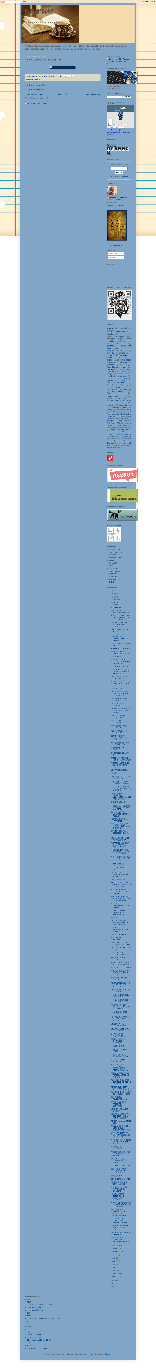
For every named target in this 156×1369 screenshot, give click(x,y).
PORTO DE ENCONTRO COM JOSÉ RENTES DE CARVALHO (121, 1082)
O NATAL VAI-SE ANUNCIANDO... (118, 1035)
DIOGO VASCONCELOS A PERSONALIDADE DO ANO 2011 (120, 1075)
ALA (28, 1299)
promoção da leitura (119, 328)
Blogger (107, 1354)
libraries (124, 380)
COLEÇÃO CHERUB (118, 934)
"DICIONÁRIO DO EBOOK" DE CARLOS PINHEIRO (121, 1093)
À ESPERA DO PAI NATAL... (117, 749)
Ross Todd (124, 436)
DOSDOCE (113, 563)
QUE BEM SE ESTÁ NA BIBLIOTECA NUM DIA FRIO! (120, 833)
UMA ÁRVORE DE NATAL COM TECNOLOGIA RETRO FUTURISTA (120, 1116)
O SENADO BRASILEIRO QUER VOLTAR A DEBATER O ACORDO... (121, 1221)
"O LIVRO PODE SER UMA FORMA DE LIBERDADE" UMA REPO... (121, 807)
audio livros (115, 407)
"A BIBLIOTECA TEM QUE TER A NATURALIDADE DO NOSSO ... (120, 859)
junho (114, 1261)
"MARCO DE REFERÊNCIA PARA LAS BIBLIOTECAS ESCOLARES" (121, 1205)
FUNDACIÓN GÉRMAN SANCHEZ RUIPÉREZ (43, 1318)
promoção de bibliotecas (116, 400)
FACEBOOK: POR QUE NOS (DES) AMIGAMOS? (121, 759)
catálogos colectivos (114, 432)
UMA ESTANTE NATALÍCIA (121, 880)
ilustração (120, 331)
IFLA (111, 434)
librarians (122, 398)
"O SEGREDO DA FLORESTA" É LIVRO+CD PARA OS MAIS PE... (119, 637)
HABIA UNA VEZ (115, 558)
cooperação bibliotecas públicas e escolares (119, 362)
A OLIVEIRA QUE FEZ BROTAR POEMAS (119, 1013)
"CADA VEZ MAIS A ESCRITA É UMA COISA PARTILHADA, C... (120, 662)
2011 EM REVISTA (118, 689)
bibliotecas (126, 334)
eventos (37, 79)
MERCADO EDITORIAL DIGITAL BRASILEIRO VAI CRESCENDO (120, 852)
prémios (110, 378)
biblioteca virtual (115, 394)
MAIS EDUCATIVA (115, 552)
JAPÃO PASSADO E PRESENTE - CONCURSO (118, 1104)
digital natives (123, 425)
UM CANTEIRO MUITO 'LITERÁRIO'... (119, 1110)
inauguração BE (116, 414)
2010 (112, 1280)
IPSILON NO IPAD (117, 1046)
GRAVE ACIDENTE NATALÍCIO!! (118, 705)
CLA (28, 1313)
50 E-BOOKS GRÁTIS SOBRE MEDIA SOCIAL (120, 954)
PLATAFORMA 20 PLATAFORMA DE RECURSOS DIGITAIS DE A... (120, 867)
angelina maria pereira (118, 197)
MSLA (29, 1326)
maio (114, 1264)
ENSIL (29, 1316)
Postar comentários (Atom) (41, 98)
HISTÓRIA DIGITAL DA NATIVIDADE (119, 820)
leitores (115, 385)
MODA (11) (115, 917)
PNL (119, 343)
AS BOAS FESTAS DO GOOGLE (119, 603)
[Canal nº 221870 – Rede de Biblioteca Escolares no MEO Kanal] (119, 63)
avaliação (128, 432)
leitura (109, 355)
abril (113, 1267)
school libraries (125, 405)
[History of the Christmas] (62, 67)
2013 (112, 591)
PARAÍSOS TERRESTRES (120, 648)
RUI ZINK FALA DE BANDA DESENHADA (121, 1233)
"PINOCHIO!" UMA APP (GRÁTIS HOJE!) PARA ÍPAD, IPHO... (120, 826)
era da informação (116, 353)
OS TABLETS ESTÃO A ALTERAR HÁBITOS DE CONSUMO (120, 624)
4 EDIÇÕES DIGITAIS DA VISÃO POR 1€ (120, 996)
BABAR (111, 582)
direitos (125, 403)
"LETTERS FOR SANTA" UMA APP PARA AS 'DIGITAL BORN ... (120, 845)
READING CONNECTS (35, 1335)
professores (122, 376)
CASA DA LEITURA (34, 1307)
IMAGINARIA (114, 579)
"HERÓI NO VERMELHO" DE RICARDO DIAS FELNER (120, 765)
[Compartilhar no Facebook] (70, 76)
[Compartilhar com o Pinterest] (72, 76)
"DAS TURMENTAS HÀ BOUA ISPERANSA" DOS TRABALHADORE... (121, 899)
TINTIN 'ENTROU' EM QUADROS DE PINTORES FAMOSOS (120, 1239)
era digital (119, 336)
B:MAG (111, 566)
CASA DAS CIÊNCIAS (35, 1310)
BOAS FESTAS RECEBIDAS (116, 722)
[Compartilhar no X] (68, 76)
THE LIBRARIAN (117, 1176)
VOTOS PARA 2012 (118, 607)
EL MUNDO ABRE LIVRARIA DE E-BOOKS (120, 652)
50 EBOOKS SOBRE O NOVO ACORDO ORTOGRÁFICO (119, 1171)
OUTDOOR (113, 568)
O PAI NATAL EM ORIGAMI (121, 968)
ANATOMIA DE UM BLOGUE (118, 959)
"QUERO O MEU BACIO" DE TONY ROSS (120, 1183)
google (109, 374)
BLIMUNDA (113, 555)
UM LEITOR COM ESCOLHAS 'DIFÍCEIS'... (121, 1025)
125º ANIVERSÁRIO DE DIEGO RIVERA (119, 1060)
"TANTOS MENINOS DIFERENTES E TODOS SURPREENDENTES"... (121, 1007)
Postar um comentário (36, 89)
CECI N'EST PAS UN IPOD (120, 1179)
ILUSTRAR (113, 574)
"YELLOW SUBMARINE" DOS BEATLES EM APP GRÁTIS (120, 973)
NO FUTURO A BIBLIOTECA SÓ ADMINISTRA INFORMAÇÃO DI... (119, 1213)
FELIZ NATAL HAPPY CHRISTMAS (119, 732)
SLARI (29, 1343)
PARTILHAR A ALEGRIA (119, 657)
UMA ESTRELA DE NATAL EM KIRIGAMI (120, 991)
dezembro (115, 600)
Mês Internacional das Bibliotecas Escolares (119, 348)
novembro (115, 1245)
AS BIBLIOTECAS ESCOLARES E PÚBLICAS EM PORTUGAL (117, 1197)
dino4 (92, 1354)
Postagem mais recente (34, 94)
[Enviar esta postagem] (59, 76)
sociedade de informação (119, 430)
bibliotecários (112, 369)
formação (111, 339)
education (120, 383)
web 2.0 (110, 383)
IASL (117, 416)
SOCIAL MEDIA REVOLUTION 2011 (119, 1098)
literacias (110, 405)
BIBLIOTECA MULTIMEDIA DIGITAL (40, 1305)
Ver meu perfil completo (115, 206)
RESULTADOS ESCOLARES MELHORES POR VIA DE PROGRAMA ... (121, 796)
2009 (112, 1284)
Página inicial (63, 94)
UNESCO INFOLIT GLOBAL (37, 1348)
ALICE (113, 773)
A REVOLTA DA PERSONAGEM (117, 1148)
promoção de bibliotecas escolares (119, 427)
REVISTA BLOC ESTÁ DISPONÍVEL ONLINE (120, 1088)
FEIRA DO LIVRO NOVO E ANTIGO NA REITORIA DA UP (120, 1228)
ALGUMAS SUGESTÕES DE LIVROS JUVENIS (120, 1055)
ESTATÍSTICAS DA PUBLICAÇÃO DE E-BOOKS (119, 738)
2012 (112, 594)
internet (124, 371)
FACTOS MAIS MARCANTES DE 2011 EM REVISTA (120, 875)
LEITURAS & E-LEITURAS (120, 1166)
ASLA (29, 1302)
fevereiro (115, 1273)
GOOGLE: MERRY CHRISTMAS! (118, 717)
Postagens (114, 253)
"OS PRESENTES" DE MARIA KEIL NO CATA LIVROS (120, 906)
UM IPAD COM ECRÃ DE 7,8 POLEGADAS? (120, 839)
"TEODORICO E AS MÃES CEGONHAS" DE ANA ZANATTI (120, 1154)
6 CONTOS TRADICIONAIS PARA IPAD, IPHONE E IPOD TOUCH (121, 672)
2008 (112, 1287)
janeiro (114, 1276)
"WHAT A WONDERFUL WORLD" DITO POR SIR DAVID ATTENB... (121, 885)
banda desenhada (119, 392)
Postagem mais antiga (92, 94)
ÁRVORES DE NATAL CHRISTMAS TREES (119, 727)
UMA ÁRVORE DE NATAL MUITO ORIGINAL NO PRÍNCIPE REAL (120, 694)
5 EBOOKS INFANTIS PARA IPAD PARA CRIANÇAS (119, 1189)
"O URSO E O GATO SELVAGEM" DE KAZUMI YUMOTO (121, 929)
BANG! (111, 560)
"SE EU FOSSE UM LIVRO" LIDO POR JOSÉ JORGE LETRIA (121, 684)
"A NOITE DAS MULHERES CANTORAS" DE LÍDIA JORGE (121, 1142)
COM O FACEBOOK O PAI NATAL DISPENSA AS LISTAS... (120, 711)
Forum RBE (115, 423)
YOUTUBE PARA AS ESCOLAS (118, 939)
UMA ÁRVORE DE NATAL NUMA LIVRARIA (120, 678)
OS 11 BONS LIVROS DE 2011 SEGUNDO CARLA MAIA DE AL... (120, 788)
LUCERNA (113, 577)
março (114, 1270)
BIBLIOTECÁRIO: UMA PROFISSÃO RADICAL (120, 782)
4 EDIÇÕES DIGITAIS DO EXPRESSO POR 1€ (120, 1001)
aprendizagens (113, 346)
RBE (129, 383)
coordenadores (112, 396)
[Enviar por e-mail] (64, 76)
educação (127, 365)
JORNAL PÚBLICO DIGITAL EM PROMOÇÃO (118, 1041)
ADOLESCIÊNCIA (115, 571)
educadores (127, 389)
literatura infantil (119, 367)
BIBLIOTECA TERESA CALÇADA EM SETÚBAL (121, 944)
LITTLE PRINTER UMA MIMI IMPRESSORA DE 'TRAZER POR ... (120, 1135)
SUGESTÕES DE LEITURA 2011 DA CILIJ (121, 777)
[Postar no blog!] (66, 76)
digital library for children (121, 445)
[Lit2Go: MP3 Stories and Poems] (114, 541)
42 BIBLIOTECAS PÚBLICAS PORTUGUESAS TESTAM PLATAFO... (119, 1067)
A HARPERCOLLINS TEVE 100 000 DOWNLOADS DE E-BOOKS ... (120, 617)
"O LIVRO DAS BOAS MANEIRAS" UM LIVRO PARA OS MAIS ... (120, 912)
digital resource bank (123, 412)
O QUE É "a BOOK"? (118, 802)
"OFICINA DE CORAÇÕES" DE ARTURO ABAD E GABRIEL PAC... (121, 892)
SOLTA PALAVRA (115, 549)
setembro (115, 1252)
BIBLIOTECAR (40, 11)
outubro (115, 1249)
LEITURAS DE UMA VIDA (120, 667)
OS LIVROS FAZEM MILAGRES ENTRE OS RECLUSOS (120, 814)
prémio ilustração (125, 421)
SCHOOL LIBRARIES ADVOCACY (39, 1340)
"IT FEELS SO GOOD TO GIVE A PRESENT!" (120, 744)
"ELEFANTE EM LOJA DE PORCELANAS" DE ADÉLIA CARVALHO (120, 985)
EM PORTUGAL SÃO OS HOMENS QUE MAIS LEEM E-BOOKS (120, 923)
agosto (114, 1255)
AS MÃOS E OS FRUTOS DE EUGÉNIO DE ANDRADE (120, 1019)
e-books (127, 341)
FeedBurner (124, 176)
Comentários (115, 257)
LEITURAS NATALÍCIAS (119, 770)
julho (113, 1258)
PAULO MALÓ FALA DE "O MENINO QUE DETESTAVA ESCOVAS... (121, 1128)
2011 (112, 597)
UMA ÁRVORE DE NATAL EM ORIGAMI (120, 1030)
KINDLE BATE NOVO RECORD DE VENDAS (120, 612)
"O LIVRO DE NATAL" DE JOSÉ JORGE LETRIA (120, 964)
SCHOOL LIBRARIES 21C (36, 1337)
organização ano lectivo (113, 447)
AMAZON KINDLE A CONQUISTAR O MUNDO (118, 1161)
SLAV (29, 1345)
